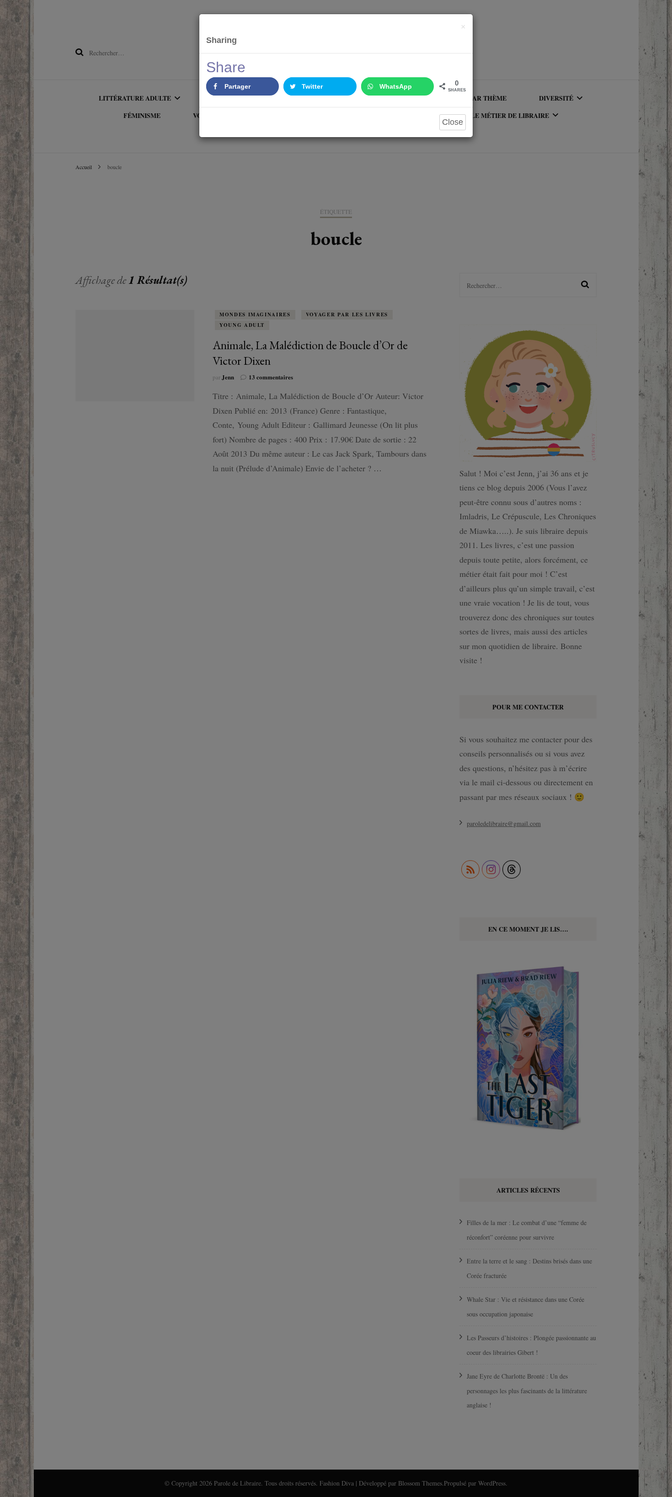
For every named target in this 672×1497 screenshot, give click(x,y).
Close (452, 122)
